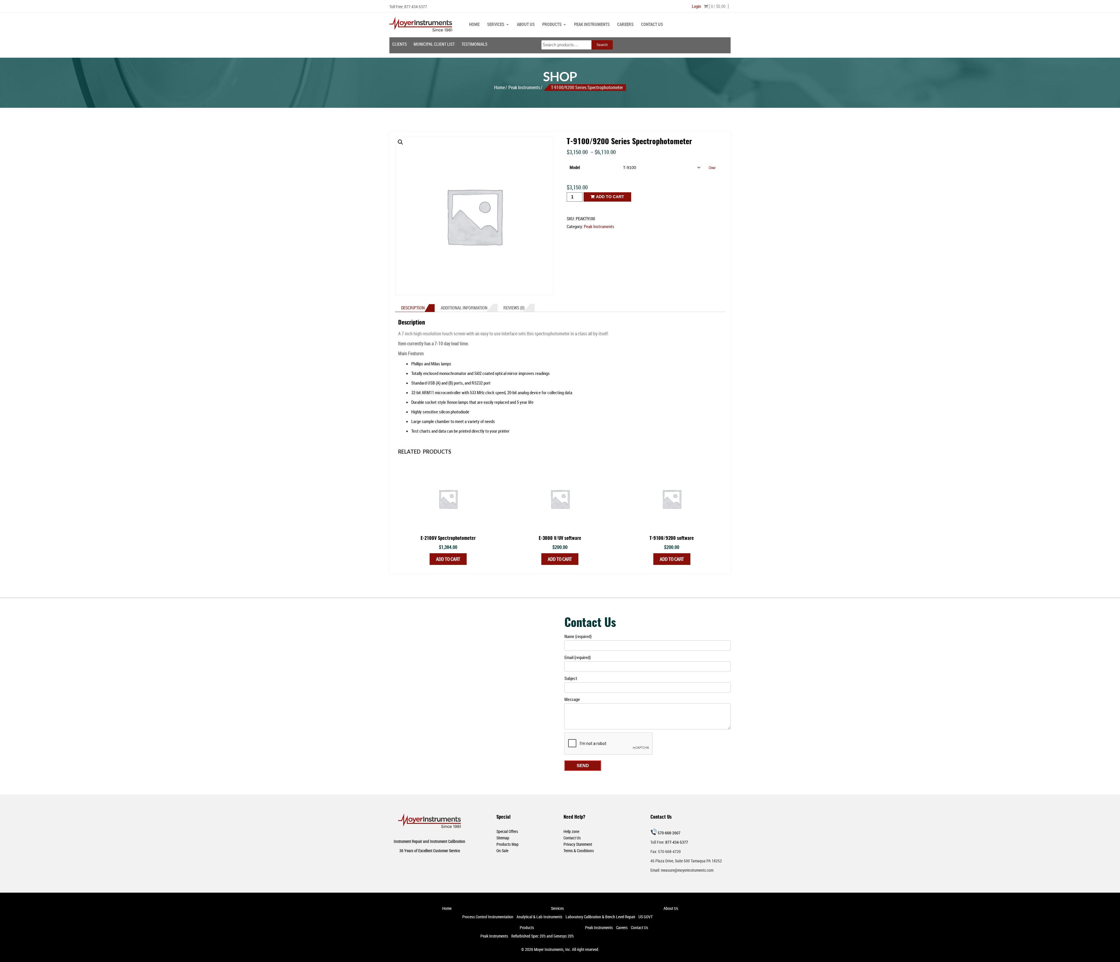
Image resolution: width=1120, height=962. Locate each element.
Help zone (571, 831)
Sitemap (502, 838)
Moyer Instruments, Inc (552, 949)
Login (696, 6)
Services (495, 24)
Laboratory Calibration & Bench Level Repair (600, 916)
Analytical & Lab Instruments (539, 916)
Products (551, 24)
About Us (526, 24)
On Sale (502, 850)
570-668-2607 (669, 833)
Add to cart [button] (448, 559)
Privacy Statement (578, 844)
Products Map (507, 844)
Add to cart (610, 196)
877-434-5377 (415, 6)
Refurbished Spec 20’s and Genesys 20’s (542, 936)
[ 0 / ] (718, 6)
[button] (400, 142)
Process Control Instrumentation (487, 916)
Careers (625, 24)
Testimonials (474, 44)
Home (474, 24)
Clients (399, 44)
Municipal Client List (434, 44)
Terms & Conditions (579, 850)
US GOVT (645, 916)
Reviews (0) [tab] (513, 308)
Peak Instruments (592, 24)
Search (602, 45)
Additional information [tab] (464, 308)
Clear (712, 167)
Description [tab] (413, 308)
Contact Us (652, 24)
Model (575, 167)
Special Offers (507, 831)
